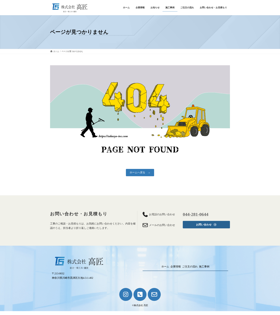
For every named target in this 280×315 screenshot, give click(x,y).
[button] (206, 224)
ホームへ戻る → (140, 172)
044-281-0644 (195, 214)
